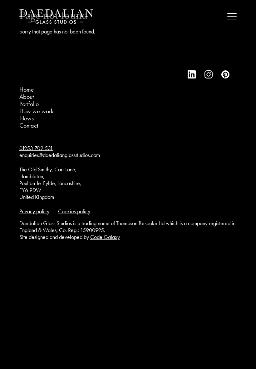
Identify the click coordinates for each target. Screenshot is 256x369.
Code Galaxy (105, 237)
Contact (28, 125)
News (26, 118)
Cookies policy (74, 211)
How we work (36, 111)
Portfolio (29, 104)
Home (26, 89)
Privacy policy (34, 211)
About (26, 96)
